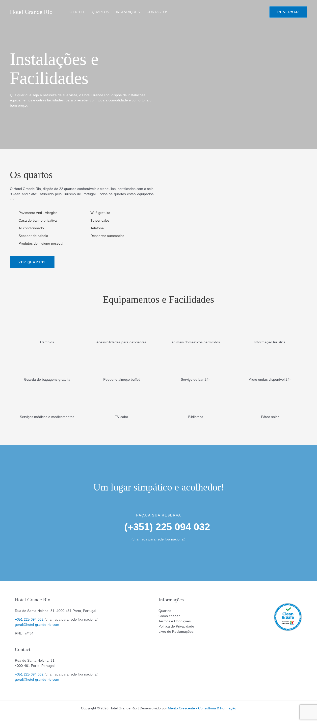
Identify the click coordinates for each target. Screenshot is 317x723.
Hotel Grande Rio (31, 12)
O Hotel (77, 12)
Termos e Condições (174, 621)
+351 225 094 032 (29, 619)
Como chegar (169, 616)
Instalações (128, 12)
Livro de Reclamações (175, 631)
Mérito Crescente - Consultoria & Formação (202, 708)
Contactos (157, 12)
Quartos (100, 12)
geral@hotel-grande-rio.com (37, 625)
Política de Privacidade (176, 626)
